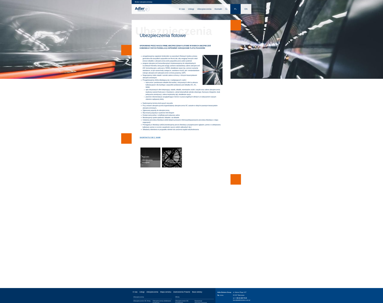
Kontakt (218, 9)
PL (235, 9)
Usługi (191, 9)
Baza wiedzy (197, 292)
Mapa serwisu (165, 292)
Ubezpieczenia (204, 9)
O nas (182, 9)
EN (246, 9)
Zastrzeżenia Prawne (181, 292)
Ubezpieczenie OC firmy (142, 301)
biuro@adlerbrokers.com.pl (241, 300)
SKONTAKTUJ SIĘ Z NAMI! (150, 137)
